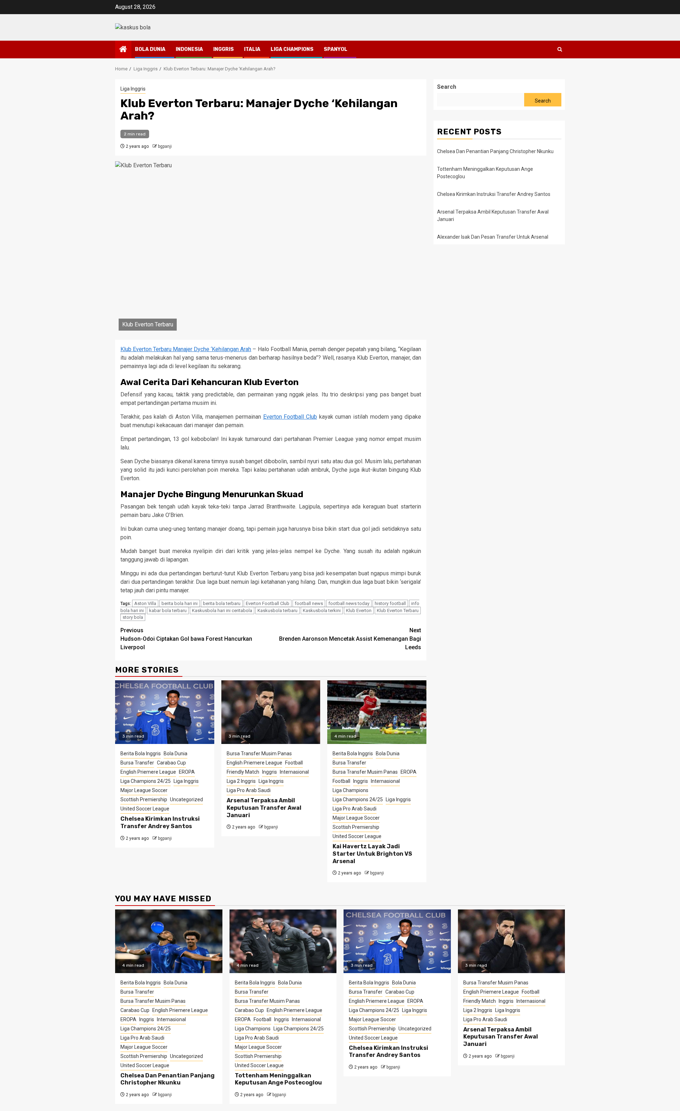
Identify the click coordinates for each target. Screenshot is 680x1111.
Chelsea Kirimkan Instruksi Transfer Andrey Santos (160, 822)
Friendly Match (243, 772)
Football (294, 763)
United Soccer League (144, 809)
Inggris (223, 49)
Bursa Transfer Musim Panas (259, 753)
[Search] (559, 49)
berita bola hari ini (180, 603)
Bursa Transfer (137, 763)
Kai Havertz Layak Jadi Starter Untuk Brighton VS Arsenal (372, 854)
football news (309, 603)
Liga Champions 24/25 (145, 781)
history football (390, 603)
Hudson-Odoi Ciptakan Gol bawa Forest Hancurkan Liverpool (186, 639)
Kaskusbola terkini (322, 610)
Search (446, 86)
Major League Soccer (144, 790)
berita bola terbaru (221, 603)
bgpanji (165, 146)
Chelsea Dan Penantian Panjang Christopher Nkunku (495, 151)
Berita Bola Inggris (140, 753)
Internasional (294, 772)
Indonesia (189, 49)
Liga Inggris (133, 89)
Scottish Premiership (143, 799)
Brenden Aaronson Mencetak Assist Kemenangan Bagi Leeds (350, 639)
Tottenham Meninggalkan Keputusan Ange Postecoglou (278, 1079)
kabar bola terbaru (168, 610)
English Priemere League (148, 772)
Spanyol (335, 49)
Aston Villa (145, 603)
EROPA (187, 772)
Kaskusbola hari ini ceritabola (222, 610)
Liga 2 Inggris (241, 781)
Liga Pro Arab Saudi (249, 790)
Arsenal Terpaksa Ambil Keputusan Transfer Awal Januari (264, 808)
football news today (348, 603)
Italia (252, 49)
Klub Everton (359, 610)
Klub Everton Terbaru (398, 610)
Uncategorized (186, 799)
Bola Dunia (150, 49)
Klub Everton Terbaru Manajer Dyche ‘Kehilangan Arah (185, 349)
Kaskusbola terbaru (277, 610)
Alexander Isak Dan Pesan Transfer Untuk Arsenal (492, 237)
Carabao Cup (171, 763)
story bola (133, 617)
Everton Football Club (290, 416)
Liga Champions (292, 49)
